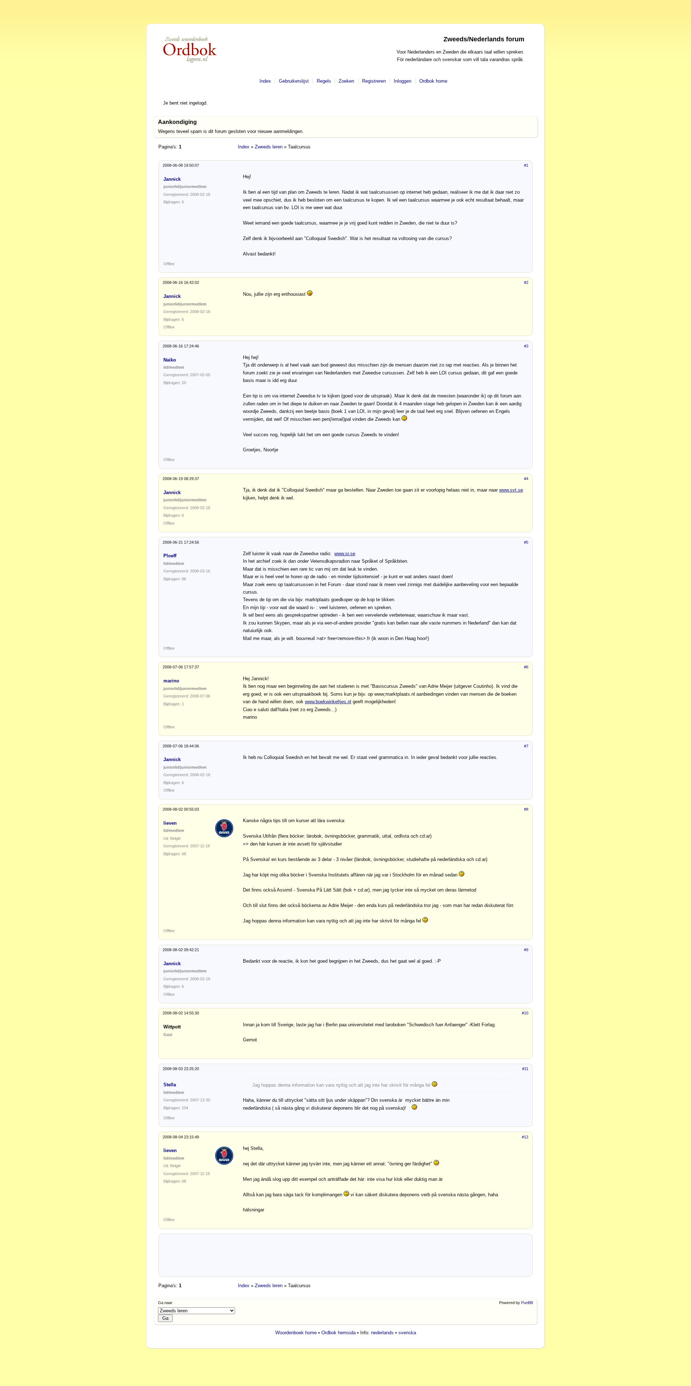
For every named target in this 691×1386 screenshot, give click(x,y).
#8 (526, 809)
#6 (526, 667)
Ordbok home (433, 81)
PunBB (527, 1302)
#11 (525, 1069)
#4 (526, 478)
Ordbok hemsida (338, 1332)
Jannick (172, 179)
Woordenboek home (296, 1332)
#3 (526, 346)
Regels (324, 81)
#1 (526, 165)
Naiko (169, 360)
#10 (525, 1013)
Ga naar (165, 1302)
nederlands (382, 1332)
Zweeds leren (269, 146)
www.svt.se (511, 490)
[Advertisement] (345, 1258)
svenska (407, 1332)
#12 (525, 1137)
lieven (170, 823)
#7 (526, 746)
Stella (169, 1084)
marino (171, 680)
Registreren (374, 81)
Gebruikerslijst (294, 81)
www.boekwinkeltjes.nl (328, 701)
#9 (526, 950)
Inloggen (402, 81)
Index (265, 81)
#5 (526, 542)
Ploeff (169, 555)
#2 (526, 282)
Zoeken (346, 81)
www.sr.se (344, 553)
